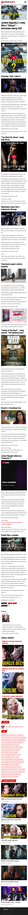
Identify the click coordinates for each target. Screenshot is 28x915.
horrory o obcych (5, 752)
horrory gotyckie (21, 740)
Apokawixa (10, 563)
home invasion (14, 737)
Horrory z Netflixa (5, 767)
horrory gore (14, 740)
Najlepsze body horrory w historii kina (13, 670)
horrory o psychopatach (6, 754)
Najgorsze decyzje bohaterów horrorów (12, 642)
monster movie (18, 767)
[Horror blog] (14, 2)
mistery (11, 767)
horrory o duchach (15, 745)
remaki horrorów (5, 771)
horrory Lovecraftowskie (7, 742)
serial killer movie (20, 771)
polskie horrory (13, 769)
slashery (3, 774)
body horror (12, 735)
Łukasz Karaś (5, 613)
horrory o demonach (6, 745)
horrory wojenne (15, 764)
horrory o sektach (16, 754)
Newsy (10, 603)
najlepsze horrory (5, 769)
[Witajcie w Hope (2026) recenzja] (14, 852)
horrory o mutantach (15, 749)
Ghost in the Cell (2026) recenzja (9, 882)
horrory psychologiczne (18, 762)
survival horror (4, 776)
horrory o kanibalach (18, 747)
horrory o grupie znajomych (7, 747)
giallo (8, 737)
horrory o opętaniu (13, 752)
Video (15, 603)
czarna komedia (19, 735)
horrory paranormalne (18, 759)
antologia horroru (5, 735)
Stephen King (17, 774)
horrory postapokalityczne (7, 762)
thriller (10, 776)
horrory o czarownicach (18, 742)
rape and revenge (20, 769)
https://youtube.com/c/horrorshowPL (10, 633)
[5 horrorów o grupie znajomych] (14, 831)
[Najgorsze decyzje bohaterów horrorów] (14, 790)
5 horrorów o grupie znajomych (12, 696)
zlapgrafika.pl (11, 909)
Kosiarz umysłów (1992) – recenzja (10, 902)
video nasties (15, 776)
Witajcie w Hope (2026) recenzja (10, 861)
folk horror (4, 737)
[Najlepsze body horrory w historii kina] (14, 810)
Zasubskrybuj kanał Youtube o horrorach (14, 726)
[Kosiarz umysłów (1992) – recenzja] (14, 893)
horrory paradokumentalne (7, 759)
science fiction (13, 771)
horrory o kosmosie (6, 749)
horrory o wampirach (6, 757)
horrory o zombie (14, 757)
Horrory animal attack (6, 740)
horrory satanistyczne (6, 764)
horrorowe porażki (22, 737)
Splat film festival (10, 774)
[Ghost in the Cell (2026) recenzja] (14, 872)
